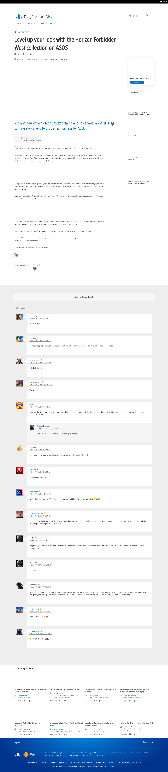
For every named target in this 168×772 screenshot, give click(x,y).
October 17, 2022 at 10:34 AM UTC (40, 385)
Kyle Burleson (93, 695)
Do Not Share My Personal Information (101, 766)
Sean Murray (22, 695)
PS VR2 (22, 23)
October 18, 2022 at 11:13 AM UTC (40, 611)
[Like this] (30, 701)
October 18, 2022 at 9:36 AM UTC (40, 587)
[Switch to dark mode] (130, 15)
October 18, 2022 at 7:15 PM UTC (48, 428)
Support (43, 763)
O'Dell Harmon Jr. (59, 693)
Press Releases (100, 763)
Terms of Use (62, 763)
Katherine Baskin (129, 727)
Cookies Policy (87, 763)
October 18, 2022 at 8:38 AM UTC (40, 565)
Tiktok (42, 238)
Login (135, 15)
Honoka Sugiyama (24, 729)
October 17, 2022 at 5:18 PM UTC (40, 494)
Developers (137, 763)
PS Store (34, 23)
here (90, 231)
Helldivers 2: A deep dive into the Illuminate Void (136, 723)
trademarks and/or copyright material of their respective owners (71, 755)
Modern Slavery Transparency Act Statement (69, 766)
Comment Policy (31, 763)
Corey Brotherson (130, 695)
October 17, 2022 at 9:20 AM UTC (40, 318)
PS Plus (41, 23)
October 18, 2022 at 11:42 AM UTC (40, 634)
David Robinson (59, 729)
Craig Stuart (25, 138)
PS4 (28, 23)
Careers (110, 763)
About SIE (52, 763)
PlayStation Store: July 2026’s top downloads (65, 689)
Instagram (33, 238)
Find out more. (137, 82)
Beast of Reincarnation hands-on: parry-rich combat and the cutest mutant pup (135, 690)
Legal (118, 763)
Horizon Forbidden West (21, 265)
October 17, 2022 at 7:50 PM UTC (40, 540)
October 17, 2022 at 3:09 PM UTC (40, 450)
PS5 (17, 23)
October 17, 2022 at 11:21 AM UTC (40, 407)
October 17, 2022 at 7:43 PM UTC (40, 516)
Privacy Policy (75, 763)
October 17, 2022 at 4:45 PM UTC (40, 472)
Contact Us (126, 763)
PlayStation (39, 16)
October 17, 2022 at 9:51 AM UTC (40, 363)
